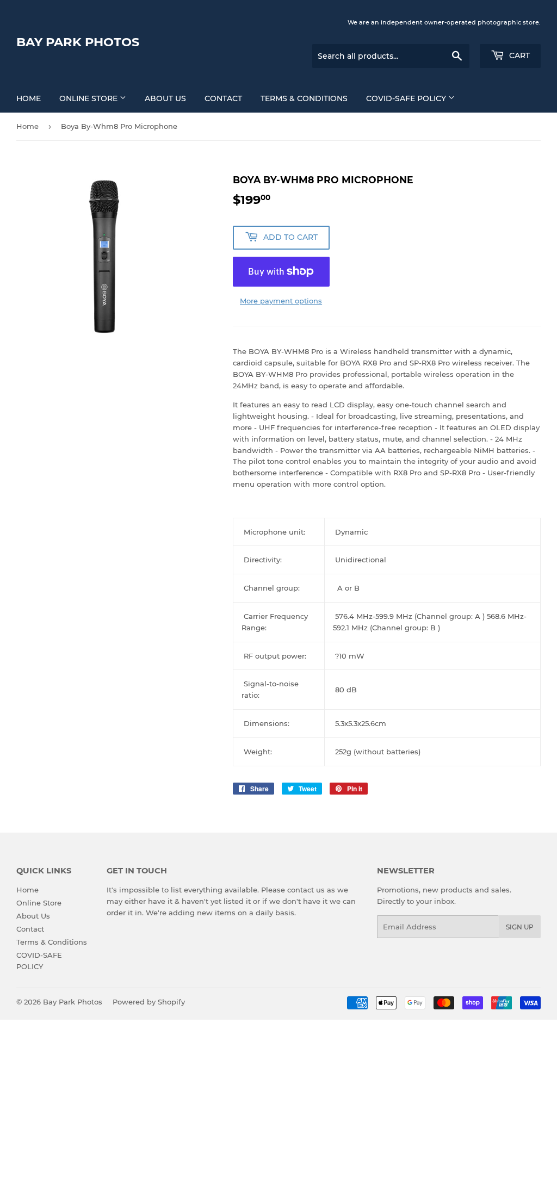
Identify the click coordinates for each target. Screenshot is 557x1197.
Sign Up (520, 927)
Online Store (89, 98)
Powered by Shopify (149, 1001)
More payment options (281, 300)
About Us (165, 98)
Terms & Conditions (304, 98)
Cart (518, 55)
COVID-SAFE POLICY (407, 98)
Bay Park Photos (77, 41)
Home (28, 98)
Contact (223, 98)
